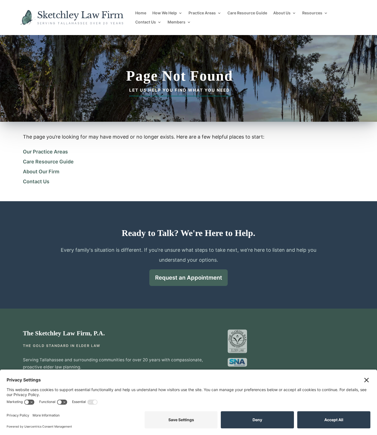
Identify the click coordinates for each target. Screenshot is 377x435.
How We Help (164, 13)
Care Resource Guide (247, 13)
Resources (312, 13)
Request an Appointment (188, 277)
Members (176, 22)
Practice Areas (202, 13)
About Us (282, 13)
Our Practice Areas (45, 152)
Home (140, 13)
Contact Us (145, 22)
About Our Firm (41, 171)
